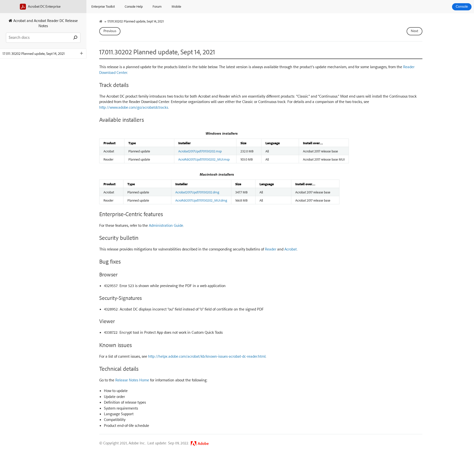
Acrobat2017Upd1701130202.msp (200, 151)
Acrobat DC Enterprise (43, 6)
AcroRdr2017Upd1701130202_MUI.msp (204, 159)
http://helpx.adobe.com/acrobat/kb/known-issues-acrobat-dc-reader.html (207, 356)
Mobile (176, 6)
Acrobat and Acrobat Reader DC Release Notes (45, 23)
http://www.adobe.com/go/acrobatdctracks (133, 107)
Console (462, 6)
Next (414, 31)
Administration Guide (166, 225)
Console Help (134, 6)
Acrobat (290, 249)
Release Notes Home (132, 379)
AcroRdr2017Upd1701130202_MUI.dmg (201, 200)
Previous (109, 31)
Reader (270, 249)
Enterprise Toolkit (103, 6)
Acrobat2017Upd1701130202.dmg (197, 192)
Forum (157, 6)
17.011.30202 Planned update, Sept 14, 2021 (33, 53)
